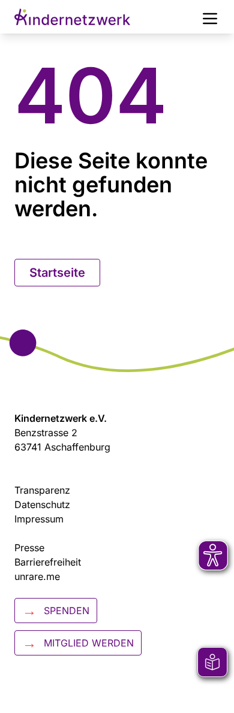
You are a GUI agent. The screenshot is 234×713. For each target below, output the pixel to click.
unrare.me (37, 576)
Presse (29, 548)
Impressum (39, 519)
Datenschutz (42, 504)
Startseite (57, 272)
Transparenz (42, 490)
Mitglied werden (78, 642)
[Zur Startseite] (72, 16)
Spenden (55, 610)
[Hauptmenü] (210, 16)
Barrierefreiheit (47, 562)
